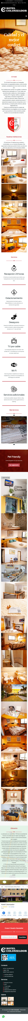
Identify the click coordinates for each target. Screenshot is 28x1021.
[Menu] (26, 16)
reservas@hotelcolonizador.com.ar (10, 2)
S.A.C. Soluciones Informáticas (14, 1011)
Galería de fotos (6, 477)
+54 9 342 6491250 (19, 0)
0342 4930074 (10, 0)
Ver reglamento (14, 465)
